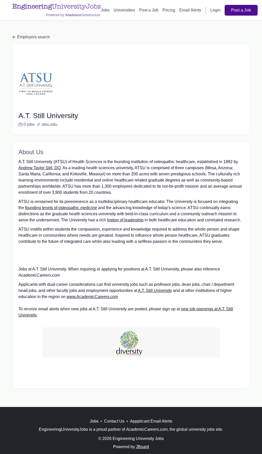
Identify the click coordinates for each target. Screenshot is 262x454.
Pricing (168, 10)
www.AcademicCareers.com (92, 296)
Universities (124, 10)
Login (215, 10)
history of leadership (125, 220)
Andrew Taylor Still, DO (39, 168)
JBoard (142, 447)
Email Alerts (190, 10)
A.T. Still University (155, 290)
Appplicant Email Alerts (151, 421)
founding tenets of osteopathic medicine (61, 208)
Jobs (105, 10)
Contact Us (114, 421)
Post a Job (148, 10)
